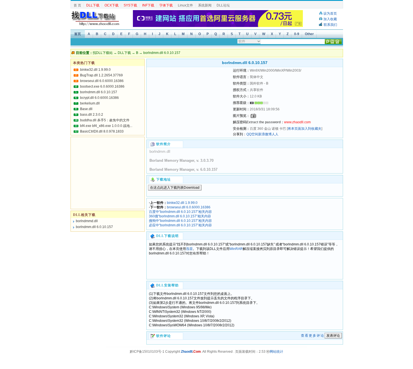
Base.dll (86, 109)
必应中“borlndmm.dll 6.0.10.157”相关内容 (180, 225)
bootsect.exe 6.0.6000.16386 (102, 86)
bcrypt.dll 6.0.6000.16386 (99, 98)
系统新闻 (205, 5)
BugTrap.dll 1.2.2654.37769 (101, 75)
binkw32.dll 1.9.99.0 (182, 203)
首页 (77, 34)
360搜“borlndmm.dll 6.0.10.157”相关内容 (180, 216)
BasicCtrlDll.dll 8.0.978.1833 (102, 131)
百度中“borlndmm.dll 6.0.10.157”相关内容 (180, 212)
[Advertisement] (189, 102)
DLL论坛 (223, 5)
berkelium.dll (90, 103)
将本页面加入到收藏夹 (304, 129)
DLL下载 (124, 53)
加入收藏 (330, 19)
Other (309, 34)
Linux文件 (185, 5)
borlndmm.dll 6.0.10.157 (98, 92)
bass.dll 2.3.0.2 (91, 115)
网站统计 (276, 352)
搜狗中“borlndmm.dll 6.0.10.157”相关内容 (180, 221)
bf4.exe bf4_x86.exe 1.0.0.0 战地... (106, 126)
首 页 (77, 5)
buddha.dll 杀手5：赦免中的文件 (105, 120)
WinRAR (236, 249)
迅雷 (189, 249)
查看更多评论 (312, 336)
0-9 (296, 34)
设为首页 (330, 13)
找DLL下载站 (103, 53)
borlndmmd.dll (87, 221)
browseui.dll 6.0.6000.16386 (188, 207)
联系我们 (330, 25)
